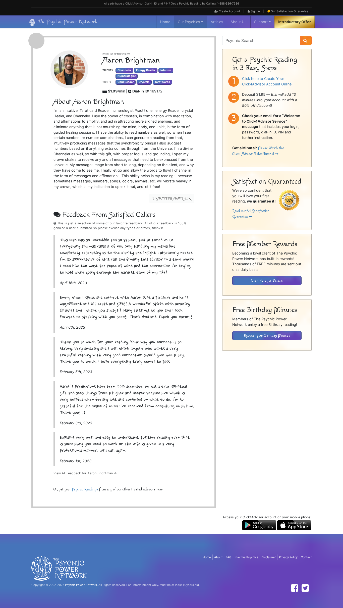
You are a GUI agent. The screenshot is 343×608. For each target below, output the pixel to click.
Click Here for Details (267, 280)
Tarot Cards (162, 82)
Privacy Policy (288, 557)
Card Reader (126, 82)
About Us (239, 22)
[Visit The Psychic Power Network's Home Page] (59, 568)
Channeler (124, 70)
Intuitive (165, 70)
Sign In (255, 11)
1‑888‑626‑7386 (228, 3)
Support (261, 22)
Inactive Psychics (246, 557)
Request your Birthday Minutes (267, 335)
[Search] (306, 40)
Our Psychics (189, 22)
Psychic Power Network (81, 585)
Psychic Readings (85, 489)
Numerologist (127, 76)
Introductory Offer (294, 22)
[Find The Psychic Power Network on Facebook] (294, 588)
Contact (306, 557)
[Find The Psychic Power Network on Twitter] (305, 588)
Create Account (229, 11)
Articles (217, 22)
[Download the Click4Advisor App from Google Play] (259, 525)
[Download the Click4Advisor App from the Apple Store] (294, 525)
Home (165, 22)
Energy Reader (145, 70)
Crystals (144, 82)
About (218, 557)
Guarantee (289, 11)
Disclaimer (268, 557)
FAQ (229, 557)
